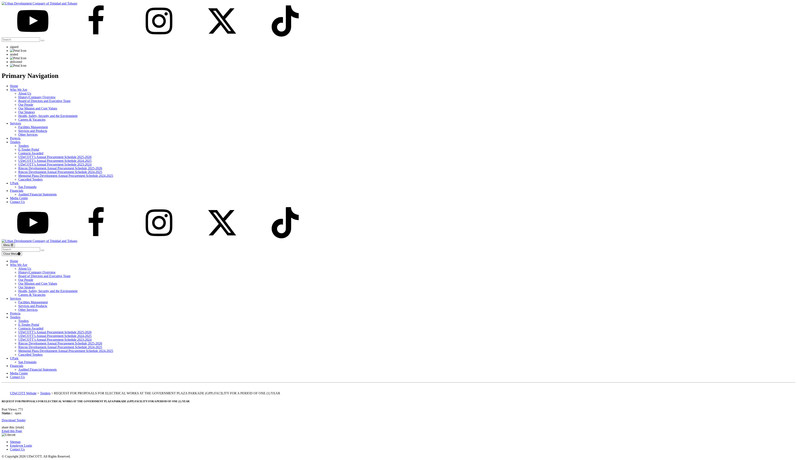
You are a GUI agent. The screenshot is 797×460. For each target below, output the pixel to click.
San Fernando (27, 187)
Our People (25, 104)
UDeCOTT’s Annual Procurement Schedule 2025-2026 (55, 157)
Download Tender (14, 420)
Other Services (28, 134)
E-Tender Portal (28, 149)
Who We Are (18, 89)
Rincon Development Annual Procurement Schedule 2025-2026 (60, 168)
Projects (15, 138)
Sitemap (15, 442)
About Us (24, 93)
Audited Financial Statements (37, 194)
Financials (16, 190)
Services (15, 123)
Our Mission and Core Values (37, 108)
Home (14, 86)
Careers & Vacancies (31, 119)
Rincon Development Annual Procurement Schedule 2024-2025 (60, 172)
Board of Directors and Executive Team (44, 101)
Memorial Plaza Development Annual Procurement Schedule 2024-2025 (65, 175)
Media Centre (19, 198)
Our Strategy (26, 112)
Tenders (15, 142)
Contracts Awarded (30, 153)
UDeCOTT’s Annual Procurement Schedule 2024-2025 (55, 160)
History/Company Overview (37, 97)
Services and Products (32, 131)
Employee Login (21, 445)
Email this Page (12, 431)
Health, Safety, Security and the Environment (47, 116)
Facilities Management (33, 127)
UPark (14, 183)
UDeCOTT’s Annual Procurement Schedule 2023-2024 (55, 164)
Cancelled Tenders (30, 179)
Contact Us (17, 202)
